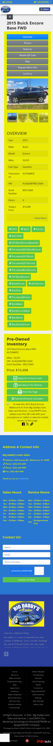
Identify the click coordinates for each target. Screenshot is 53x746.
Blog (14, 685)
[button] (10, 94)
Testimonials (15, 707)
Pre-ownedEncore (21, 297)
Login (8, 2)
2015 (14, 229)
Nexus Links (38, 704)
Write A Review (38, 671)
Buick (26, 229)
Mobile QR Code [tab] (27, 55)
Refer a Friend (14, 678)
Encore (39, 229)
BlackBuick (17, 317)
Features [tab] (27, 49)
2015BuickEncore (20, 276)
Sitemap (38, 698)
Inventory (15, 691)
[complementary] (45, 738)
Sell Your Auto (14, 701)
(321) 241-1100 (19, 464)
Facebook (23, 478)
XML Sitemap (38, 701)
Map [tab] (27, 61)
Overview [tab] (27, 36)
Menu (46, 9)
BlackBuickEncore (21, 324)
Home (14, 671)
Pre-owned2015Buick (22, 256)
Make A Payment (15, 694)
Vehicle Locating (14, 704)
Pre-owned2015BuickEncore (26, 249)
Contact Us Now (26, 579)
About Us (14, 675)
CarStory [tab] (27, 73)
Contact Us (38, 688)
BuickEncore (18, 283)
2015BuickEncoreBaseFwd (25, 242)
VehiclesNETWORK (38, 721)
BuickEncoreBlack (21, 310)
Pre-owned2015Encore (23, 263)
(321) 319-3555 (19, 468)
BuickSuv (16, 290)
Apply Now (14, 688)
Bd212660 (17, 235)
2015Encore (37, 283)
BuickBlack (17, 304)
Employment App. (14, 681)
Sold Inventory (38, 694)
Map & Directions (38, 691)
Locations (42, 2)
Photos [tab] (27, 43)
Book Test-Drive (14, 698)
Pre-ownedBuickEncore (24, 270)
